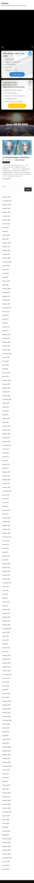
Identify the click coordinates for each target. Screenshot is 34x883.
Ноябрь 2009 (6, 667)
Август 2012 (5, 541)
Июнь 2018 (5, 273)
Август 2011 (5, 587)
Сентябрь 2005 (7, 858)
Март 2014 (5, 468)
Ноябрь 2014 (6, 438)
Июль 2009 (5, 682)
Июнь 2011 (5, 594)
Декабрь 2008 (6, 709)
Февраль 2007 (6, 793)
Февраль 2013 (6, 518)
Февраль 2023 (6, 205)
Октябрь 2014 (6, 441)
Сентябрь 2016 (6, 354)
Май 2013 (5, 506)
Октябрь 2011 (6, 579)
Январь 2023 (6, 208)
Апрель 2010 (6, 648)
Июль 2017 (5, 315)
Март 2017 (5, 331)
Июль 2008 (5, 728)
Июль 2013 (5, 499)
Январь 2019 (6, 247)
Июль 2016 (5, 361)
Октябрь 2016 (6, 350)
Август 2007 (6, 770)
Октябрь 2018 (6, 258)
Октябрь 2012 (6, 533)
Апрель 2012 (6, 556)
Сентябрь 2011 (6, 583)
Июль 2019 (5, 227)
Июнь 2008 (5, 732)
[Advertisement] (17, 27)
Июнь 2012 (5, 548)
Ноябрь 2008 (6, 713)
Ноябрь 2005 (6, 850)
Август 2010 (5, 632)
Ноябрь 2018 (6, 254)
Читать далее (6, 178)
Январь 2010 (6, 659)
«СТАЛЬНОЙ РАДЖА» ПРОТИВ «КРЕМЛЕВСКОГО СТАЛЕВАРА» (17, 157)
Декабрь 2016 (6, 342)
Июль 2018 (5, 269)
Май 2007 (5, 781)
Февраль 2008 (6, 747)
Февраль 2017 (6, 334)
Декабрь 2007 (6, 755)
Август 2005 (6, 862)
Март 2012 (5, 560)
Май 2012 (5, 552)
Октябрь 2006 (6, 808)
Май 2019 (5, 231)
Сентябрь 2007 (7, 766)
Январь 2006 (6, 842)
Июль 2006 (5, 820)
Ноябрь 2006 (6, 804)
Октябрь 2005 (6, 854)
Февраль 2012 (6, 564)
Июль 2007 (5, 774)
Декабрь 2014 (6, 434)
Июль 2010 (5, 636)
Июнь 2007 (5, 778)
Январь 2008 (6, 751)
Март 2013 (5, 514)
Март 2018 (5, 285)
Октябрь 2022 (6, 220)
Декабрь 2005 (6, 846)
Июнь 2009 (5, 686)
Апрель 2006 (6, 831)
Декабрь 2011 (6, 571)
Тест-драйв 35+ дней (17, 106)
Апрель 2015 (6, 418)
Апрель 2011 (5, 602)
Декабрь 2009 (6, 663)
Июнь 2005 (5, 869)
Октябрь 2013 (6, 487)
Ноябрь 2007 (6, 758)
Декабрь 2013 (6, 480)
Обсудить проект (17, 74)
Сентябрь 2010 (6, 629)
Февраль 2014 (6, 472)
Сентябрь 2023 (7, 201)
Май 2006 (5, 827)
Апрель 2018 (6, 281)
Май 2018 (5, 277)
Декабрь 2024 (6, 197)
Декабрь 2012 (6, 525)
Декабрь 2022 (6, 212)
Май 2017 (5, 323)
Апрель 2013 (6, 510)
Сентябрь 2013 (6, 491)
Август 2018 (5, 266)
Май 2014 (5, 460)
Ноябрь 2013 (6, 483)
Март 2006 (5, 835)
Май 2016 (5, 369)
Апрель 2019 (6, 235)
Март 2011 (5, 606)
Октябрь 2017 (6, 304)
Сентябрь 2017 (6, 308)
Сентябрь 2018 (6, 262)
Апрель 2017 (6, 327)
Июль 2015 (5, 407)
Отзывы (15, 70)
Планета (4, 3)
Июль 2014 (5, 453)
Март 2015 (5, 422)
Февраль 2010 (6, 655)
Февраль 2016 (6, 380)
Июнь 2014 (5, 457)
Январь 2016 (6, 384)
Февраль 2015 (6, 426)
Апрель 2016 (6, 373)
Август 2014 (5, 449)
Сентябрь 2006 (7, 812)
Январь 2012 (6, 567)
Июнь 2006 (5, 823)
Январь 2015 (6, 430)
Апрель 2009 (6, 693)
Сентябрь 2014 (6, 445)
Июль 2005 (5, 865)
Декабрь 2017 (6, 296)
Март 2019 (5, 239)
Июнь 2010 (5, 640)
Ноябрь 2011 (6, 575)
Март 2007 (5, 789)
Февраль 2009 (6, 701)
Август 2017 (5, 312)
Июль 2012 (5, 545)
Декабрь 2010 (6, 617)
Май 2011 (5, 598)
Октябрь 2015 (6, 396)
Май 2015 (5, 415)
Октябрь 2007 (6, 762)
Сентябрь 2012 (6, 537)
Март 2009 (5, 697)
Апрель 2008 (6, 739)
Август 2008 (6, 724)
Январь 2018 (6, 292)
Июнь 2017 (5, 319)
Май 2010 (5, 644)
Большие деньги (6, 162)
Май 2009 (5, 690)
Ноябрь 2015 (6, 392)
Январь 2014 (6, 476)
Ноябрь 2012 (6, 529)
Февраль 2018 (6, 289)
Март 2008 (5, 743)
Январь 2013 (6, 522)
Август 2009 (6, 678)
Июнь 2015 (5, 411)
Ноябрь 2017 (6, 300)
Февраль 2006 (6, 839)
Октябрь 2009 (6, 671)
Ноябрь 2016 (6, 346)
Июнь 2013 (5, 502)
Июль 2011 (5, 590)
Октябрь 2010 (6, 625)
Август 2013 (5, 495)
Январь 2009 (6, 705)
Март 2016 (5, 376)
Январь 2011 (6, 613)
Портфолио (8, 70)
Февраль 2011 (6, 609)
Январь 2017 (6, 338)
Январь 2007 (6, 797)
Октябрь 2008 (6, 716)
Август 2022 (6, 224)
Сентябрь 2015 (6, 399)
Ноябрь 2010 (6, 621)
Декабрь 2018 (6, 250)
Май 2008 (5, 735)
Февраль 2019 (6, 243)
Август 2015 (5, 403)
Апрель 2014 (6, 464)
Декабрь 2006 (6, 800)
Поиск (4, 186)
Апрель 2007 (6, 785)
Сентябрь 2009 (7, 674)
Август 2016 (5, 357)
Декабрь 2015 (6, 388)
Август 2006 (6, 816)
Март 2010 (5, 651)
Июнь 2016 (5, 365)
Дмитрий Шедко (20, 160)
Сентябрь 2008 (7, 720)
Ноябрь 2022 (6, 216)
